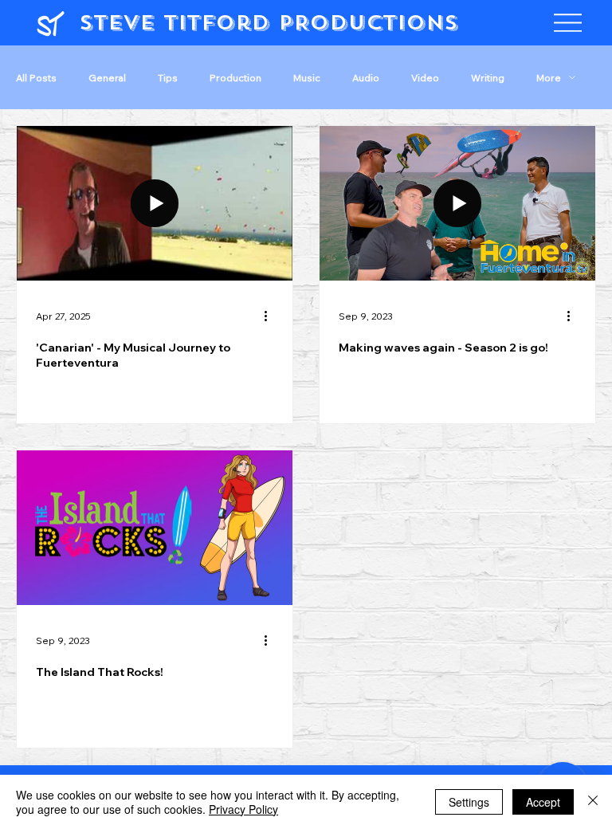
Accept (543, 802)
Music (306, 78)
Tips (168, 78)
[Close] (592, 802)
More (548, 78)
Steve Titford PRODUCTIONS (268, 23)
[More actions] (270, 316)
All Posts (36, 78)
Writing (487, 78)
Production (235, 78)
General (107, 78)
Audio (365, 78)
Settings (469, 802)
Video (425, 78)
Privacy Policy (243, 809)
